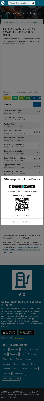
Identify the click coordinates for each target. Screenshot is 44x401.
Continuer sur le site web (22, 222)
